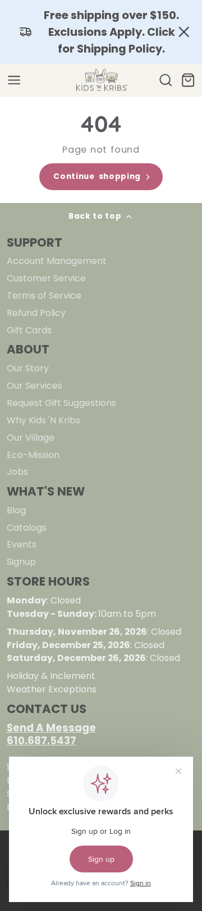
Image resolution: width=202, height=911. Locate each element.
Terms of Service (44, 295)
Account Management (57, 260)
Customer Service (46, 278)
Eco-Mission (33, 455)
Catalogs (27, 527)
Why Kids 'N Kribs (43, 420)
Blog (16, 510)
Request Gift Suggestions (61, 403)
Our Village (30, 437)
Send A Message (51, 728)
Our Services (34, 385)
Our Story (28, 368)
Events (21, 544)
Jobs (17, 471)
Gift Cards (29, 330)
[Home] (101, 80)
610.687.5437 (41, 741)
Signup (21, 561)
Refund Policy (36, 312)
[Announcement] (101, 32)
